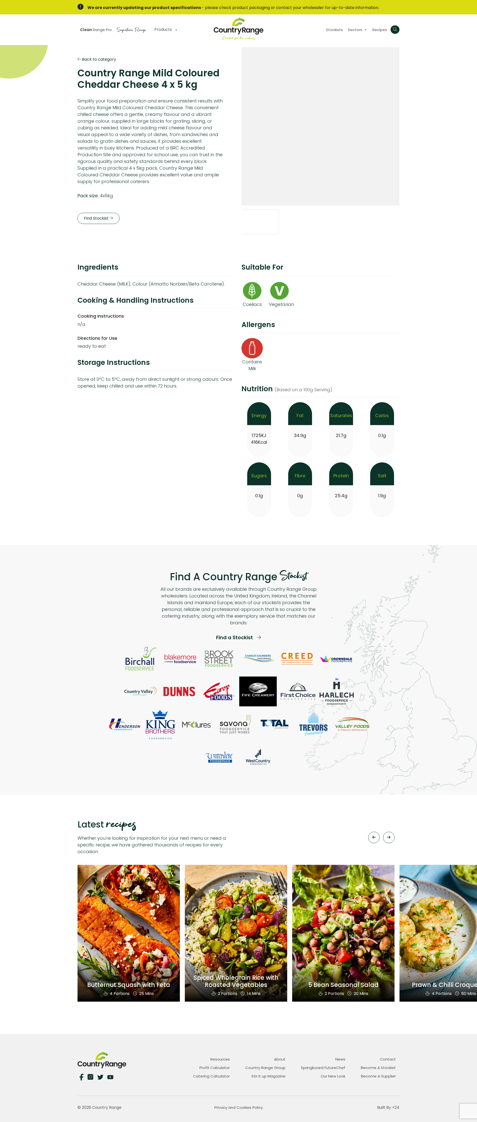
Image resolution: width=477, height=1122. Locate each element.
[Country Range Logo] (238, 28)
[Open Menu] (395, 29)
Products (163, 29)
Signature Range (131, 29)
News (340, 1059)
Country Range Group (265, 1067)
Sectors (355, 29)
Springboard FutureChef (323, 1067)
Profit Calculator (214, 1067)
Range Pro (96, 29)
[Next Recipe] (389, 837)
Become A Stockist (378, 1067)
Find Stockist (97, 218)
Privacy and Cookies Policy (238, 1107)
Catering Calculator (211, 1076)
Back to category (98, 59)
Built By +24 (388, 1107)
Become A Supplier (378, 1076)
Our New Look (333, 1076)
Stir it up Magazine (268, 1076)
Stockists (334, 29)
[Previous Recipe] (374, 837)
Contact (388, 1059)
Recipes (379, 29)
